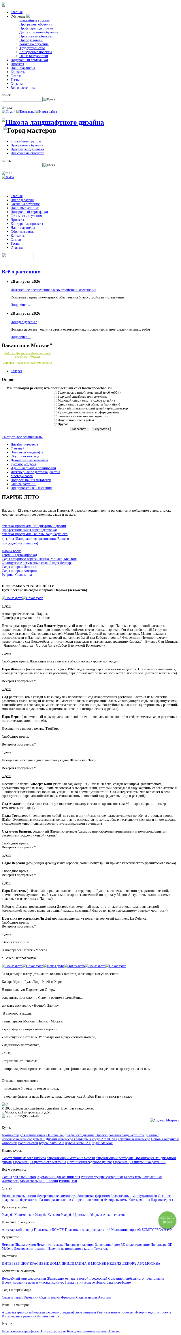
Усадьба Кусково (47, 1215)
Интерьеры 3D (162, 1244)
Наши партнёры (23, 68)
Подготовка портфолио (113, 1282)
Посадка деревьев (24, 322)
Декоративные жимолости (57, 1196)
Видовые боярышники (19, 1196)
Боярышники (152, 1177)
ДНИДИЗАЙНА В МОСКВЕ (84, 1263)
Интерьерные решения (19, 1316)
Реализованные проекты (115, 1312)
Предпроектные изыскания (31, 488)
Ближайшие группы (34, 20)
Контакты (18, 72)
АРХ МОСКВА (148, 1263)
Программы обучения (35, 24)
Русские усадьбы (23, 464)
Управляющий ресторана (115, 1158)
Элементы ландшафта (27, 452)
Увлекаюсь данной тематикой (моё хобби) (89, 392)
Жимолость (10, 1181)
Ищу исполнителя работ (76, 420)
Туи (74, 1181)
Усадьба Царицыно (75, 1215)
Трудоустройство (32, 48)
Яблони (52, 1181)
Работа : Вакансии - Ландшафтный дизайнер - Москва (27, 355)
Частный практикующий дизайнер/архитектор (93, 408)
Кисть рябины (139, 1200)
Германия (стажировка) (19, 555)
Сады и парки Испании (19, 567)
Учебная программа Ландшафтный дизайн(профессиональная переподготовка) (34, 528)
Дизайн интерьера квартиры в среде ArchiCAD (81, 1139)
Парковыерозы (162, 1200)
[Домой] (8, 111)
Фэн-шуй (18, 448)
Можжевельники (32, 1181)
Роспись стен (28, 1143)
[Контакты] (25, 111)
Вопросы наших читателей (31, 480)
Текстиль (101, 1248)
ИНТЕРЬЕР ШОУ (15, 1263)
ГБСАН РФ (163, 1229)
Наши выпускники (33, 56)
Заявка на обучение (34, 44)
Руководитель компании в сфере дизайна (88, 412)
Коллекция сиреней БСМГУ (132, 1229)
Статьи (16, 76)
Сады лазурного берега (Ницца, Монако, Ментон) (39, 559)
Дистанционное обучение (38, 32)
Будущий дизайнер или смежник (82, 396)
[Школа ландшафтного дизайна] (53, 122)
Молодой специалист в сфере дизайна (86, 400)
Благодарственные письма (87, 1331)
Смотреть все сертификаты (22, 437)
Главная (17, 12)
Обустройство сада (25, 456)
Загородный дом (107, 1244)
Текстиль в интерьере (134, 1139)
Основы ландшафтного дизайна (70, 1135)
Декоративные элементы (29, 460)
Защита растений (23, 484)
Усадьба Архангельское (107, 1215)
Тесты (15, 80)
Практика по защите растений (87, 1229)
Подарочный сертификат (29, 60)
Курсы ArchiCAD (78, 1143)
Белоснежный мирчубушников (134, 1196)
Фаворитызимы (116, 1200)
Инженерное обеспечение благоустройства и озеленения (53, 290)
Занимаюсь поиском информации (83, 416)
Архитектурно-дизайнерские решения (30, 1312)
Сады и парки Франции (57, 1297)
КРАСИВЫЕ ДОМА (45, 1263)
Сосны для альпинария (19, 1177)
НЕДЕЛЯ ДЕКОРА (121, 1263)
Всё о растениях (23, 87)
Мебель (7, 1248)
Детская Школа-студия (19, 1244)
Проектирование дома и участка (26, 1282)
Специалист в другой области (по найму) (89, 404)
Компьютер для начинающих (23, 1135)
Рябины (64, 1181)
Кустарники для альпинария (58, 1177)
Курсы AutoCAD (51, 1143)
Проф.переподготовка (36, 28)
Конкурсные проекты (35, 52)
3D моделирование (135, 1244)
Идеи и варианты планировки (33, 468)
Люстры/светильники (30, 1248)
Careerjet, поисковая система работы (27, 362)
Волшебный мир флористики (24, 1278)
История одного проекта (153, 1312)
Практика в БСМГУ (49, 1229)
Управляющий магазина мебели (71, 1158)
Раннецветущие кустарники (102, 1177)
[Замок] (8, 177)
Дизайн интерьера (24, 444)
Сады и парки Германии (20, 1297)
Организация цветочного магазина (39, 1162)
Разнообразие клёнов (55, 1200)
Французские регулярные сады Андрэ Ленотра (37, 563)
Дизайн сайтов (48, 1316)
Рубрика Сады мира (17, 575)
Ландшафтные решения (78, 1312)
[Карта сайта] (46, 111)
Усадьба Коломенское (18, 1215)
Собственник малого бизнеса (24, 1158)
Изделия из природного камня (70, 1248)
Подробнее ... (21, 305)
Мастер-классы (22, 476)
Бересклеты (132, 1177)
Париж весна (11, 551)
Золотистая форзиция (93, 1196)
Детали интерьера (50, 1244)
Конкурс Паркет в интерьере (73, 1282)
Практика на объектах (36, 36)
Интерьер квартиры (79, 1244)
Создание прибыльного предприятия (136, 1278)
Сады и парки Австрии (19, 571)
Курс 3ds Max (102, 1143)
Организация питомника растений (139, 1162)
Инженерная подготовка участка (35, 472)
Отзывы (17, 83)
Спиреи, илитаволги (87, 1200)
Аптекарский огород (17, 1229)
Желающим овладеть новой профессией (77, 1278)
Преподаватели (31, 40)
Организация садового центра (89, 1162)
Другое (63, 424)
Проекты (17, 64)
